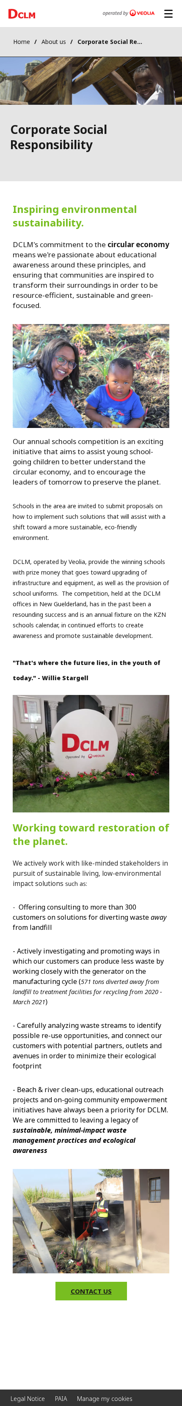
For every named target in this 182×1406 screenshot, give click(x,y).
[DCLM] (21, 14)
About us (53, 42)
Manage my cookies (104, 1399)
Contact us (91, 1291)
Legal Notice (28, 1399)
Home (21, 42)
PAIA (61, 1399)
